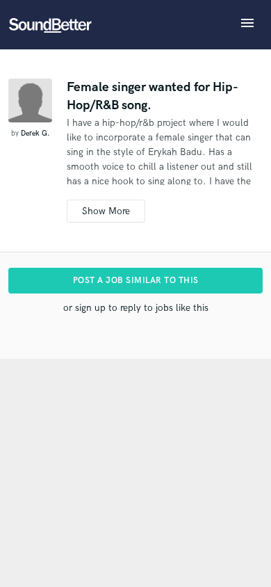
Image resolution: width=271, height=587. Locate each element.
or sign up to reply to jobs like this (135, 308)
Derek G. (35, 133)
